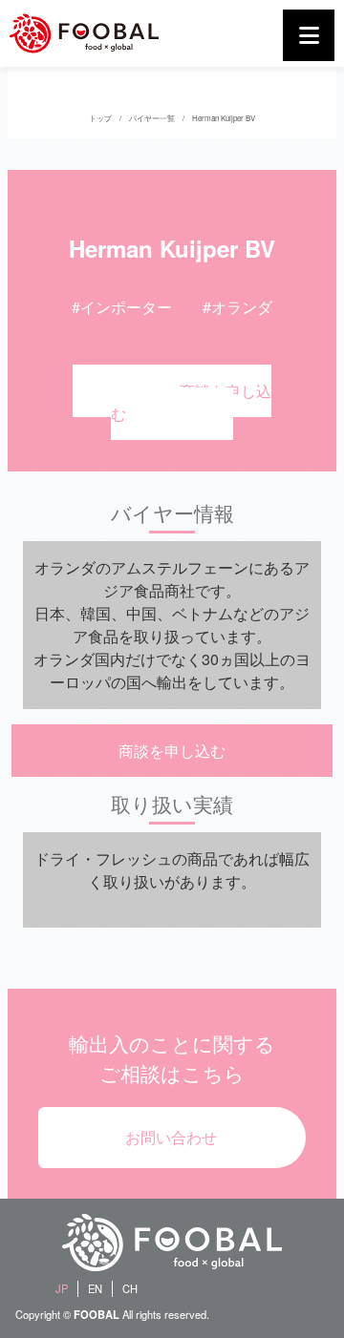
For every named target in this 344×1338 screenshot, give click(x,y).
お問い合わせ (171, 1137)
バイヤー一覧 (152, 118)
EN (95, 1288)
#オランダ (237, 307)
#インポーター (122, 307)
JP (61, 1288)
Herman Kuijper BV (223, 118)
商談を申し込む (191, 402)
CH (130, 1288)
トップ (100, 118)
